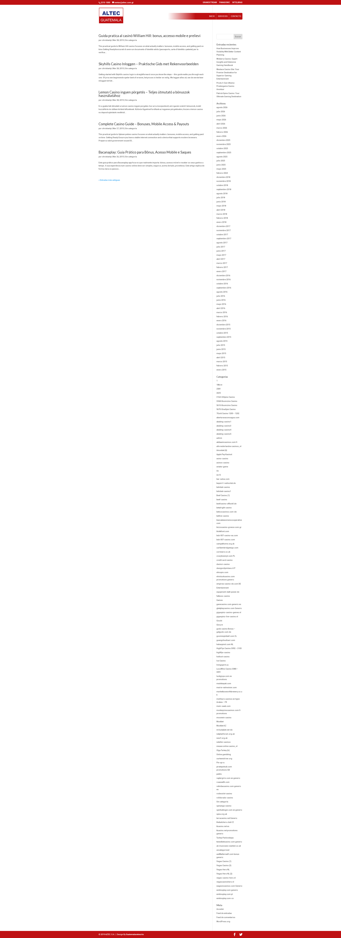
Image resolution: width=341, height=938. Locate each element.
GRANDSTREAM (210, 2)
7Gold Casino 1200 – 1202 (227, 413)
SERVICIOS (223, 16)
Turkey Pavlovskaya (225, 838)
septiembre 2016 (223, 288)
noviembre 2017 (223, 230)
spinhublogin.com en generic (229, 810)
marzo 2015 (221, 361)
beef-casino (221, 499)
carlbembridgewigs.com (227, 548)
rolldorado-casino (224, 798)
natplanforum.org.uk (225, 734)
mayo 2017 (221, 255)
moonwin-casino (223, 718)
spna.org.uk (221, 814)
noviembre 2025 (223, 144)
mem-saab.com (223, 706)
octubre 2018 (222, 185)
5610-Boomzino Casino (226, 405)
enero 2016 (221, 320)
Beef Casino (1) (223, 495)
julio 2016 (220, 296)
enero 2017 (221, 271)
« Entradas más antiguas (109, 180)
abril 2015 (220, 357)
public (219, 774)
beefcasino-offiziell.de (226, 504)
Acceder (220, 909)
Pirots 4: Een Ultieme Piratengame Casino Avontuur (225, 86)
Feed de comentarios (225, 917)
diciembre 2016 (223, 275)
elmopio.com (222, 572)
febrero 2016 (222, 316)
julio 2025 (220, 161)
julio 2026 (220, 111)
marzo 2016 (221, 312)
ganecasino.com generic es (228, 604)
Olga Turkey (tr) (223, 750)
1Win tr (219, 385)
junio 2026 (221, 116)
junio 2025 (221, 165)
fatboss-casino (223, 596)
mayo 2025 (221, 169)
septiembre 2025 (223, 152)
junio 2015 (221, 349)
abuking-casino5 (223, 434)
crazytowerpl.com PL (225, 556)
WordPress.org (223, 921)
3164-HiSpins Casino (225, 397)
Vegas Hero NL (223, 870)
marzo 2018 (221, 214)
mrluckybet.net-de (224, 730)
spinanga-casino (223, 806)
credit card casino (224, 560)
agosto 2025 (221, 157)
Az (217, 471)
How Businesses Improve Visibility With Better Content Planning (228, 51)
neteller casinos (223, 742)
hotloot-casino (223, 657)
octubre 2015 (222, 333)
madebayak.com (223, 683)
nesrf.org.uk (221, 738)
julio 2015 (220, 345)
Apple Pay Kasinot (224, 454)
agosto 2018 (221, 193)
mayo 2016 (221, 304)
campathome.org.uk (225, 544)
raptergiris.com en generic (228, 778)
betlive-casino (222, 516)
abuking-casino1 (223, 422)
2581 (218, 389)
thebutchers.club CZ (225, 822)
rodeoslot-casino (224, 794)
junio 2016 (221, 300)
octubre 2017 (222, 234)
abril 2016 (220, 308)
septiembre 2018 (223, 189)
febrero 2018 (222, 218)
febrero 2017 (222, 267)
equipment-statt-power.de (227, 592)
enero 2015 (221, 370)
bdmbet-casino (223, 487)
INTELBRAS (237, 2)
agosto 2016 (221, 292)
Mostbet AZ (221, 726)
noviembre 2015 (223, 329)
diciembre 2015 (223, 325)
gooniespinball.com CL (226, 636)
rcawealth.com (223, 782)
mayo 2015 (221, 353)
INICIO (212, 16)
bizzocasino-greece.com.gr (228, 527)
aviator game (222, 467)
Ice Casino (221, 661)
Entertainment (222, 588)
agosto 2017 (221, 243)
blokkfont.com (222, 531)
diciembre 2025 (223, 140)
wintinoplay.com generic (227, 890)
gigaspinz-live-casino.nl (227, 616)
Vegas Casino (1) (223, 861)
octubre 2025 (222, 148)
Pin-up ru (220, 763)
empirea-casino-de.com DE (228, 584)
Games (219, 600)
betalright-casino (224, 508)
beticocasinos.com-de (226, 512)
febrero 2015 (222, 366)
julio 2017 (220, 247)
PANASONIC (224, 2)
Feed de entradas (224, 913)
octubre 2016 (222, 284)
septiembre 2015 (223, 337)
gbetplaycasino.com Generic (229, 608)
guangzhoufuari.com (225, 640)
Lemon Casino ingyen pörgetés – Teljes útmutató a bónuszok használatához (144, 94)
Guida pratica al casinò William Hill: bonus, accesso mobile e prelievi (149, 36)
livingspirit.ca (222, 665)
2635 (218, 393)
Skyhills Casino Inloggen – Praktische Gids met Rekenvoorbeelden (149, 64)
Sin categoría (131, 40)
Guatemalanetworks (135, 934)
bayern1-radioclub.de (226, 483)
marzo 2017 (221, 263)
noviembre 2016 (223, 279)
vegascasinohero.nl (225, 882)
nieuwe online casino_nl (227, 746)
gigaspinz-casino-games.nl (228, 612)
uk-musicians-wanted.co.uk (228, 846)
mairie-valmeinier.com (226, 687)
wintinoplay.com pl (224, 894)
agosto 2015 (221, 341)
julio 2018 (220, 197)
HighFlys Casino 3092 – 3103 (229, 648)
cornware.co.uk (223, 552)
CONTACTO (236, 16)
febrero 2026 (222, 132)
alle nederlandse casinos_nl (228, 446)
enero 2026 (221, 136)
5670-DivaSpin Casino (226, 409)
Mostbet (220, 722)
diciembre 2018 (223, 177)
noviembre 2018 (223, 181)
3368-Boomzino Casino (226, 401)
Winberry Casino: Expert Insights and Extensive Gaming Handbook (226, 62)
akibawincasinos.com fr (227, 442)
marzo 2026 (221, 128)
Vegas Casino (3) (223, 865)
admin (219, 438)
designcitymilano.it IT (225, 568)
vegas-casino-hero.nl (226, 878)
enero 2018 (221, 222)
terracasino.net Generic (226, 818)
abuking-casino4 (223, 430)
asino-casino (222, 458)
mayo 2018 (221, 206)
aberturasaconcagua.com (227, 417)
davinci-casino (223, 564)
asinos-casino (222, 463)
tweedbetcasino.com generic (229, 842)
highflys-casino (223, 652)
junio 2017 (221, 251)
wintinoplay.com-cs (225, 898)
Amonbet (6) (221, 450)
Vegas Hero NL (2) (224, 874)
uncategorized (222, 850)
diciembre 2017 (223, 226)
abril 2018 (220, 210)
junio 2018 (221, 202)
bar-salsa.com (223, 479)
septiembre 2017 (223, 238)
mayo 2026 (221, 120)
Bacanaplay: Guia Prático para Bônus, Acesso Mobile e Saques (145, 152)
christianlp (106, 40)
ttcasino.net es (222, 826)
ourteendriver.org (224, 759)
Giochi (219, 621)
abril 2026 (220, 124)
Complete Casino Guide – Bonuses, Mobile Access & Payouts (144, 124)
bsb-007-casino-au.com (227, 535)
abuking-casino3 (223, 426)
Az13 (218, 475)
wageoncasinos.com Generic (229, 886)
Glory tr (219, 625)
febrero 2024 (222, 173)
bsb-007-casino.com (225, 540)
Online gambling (223, 754)
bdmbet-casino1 (223, 491)
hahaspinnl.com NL (224, 644)
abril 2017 (220, 259)
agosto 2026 (221, 107)
